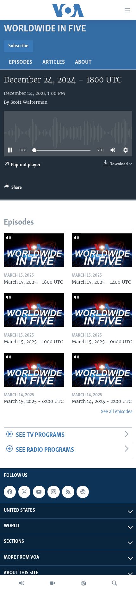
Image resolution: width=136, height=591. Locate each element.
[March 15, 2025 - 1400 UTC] (102, 250)
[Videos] (52, 583)
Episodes (20, 62)
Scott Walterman (28, 102)
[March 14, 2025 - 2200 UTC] (102, 370)
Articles (53, 62)
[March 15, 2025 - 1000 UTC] (34, 310)
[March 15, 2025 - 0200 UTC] (34, 370)
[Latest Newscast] (21, 583)
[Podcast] (83, 492)
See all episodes (116, 411)
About (83, 62)
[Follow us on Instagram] (53, 492)
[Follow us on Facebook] (10, 492)
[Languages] (83, 583)
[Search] (114, 583)
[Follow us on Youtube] (39, 492)
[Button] (13, 188)
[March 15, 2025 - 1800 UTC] (34, 250)
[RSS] (68, 492)
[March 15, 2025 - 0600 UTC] (102, 310)
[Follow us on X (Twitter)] (24, 492)
